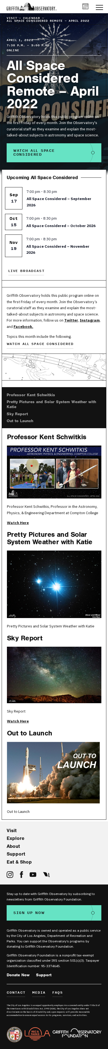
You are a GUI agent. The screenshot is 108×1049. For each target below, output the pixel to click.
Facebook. (23, 326)
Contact (16, 992)
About (13, 846)
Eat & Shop (19, 862)
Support (16, 854)
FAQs (57, 992)
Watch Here (18, 522)
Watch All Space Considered (34, 153)
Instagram (90, 320)
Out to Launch (20, 420)
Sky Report (17, 413)
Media (39, 992)
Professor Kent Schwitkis (31, 394)
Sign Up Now (29, 913)
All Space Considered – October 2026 (61, 225)
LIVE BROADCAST (26, 271)
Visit (12, 830)
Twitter (71, 320)
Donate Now (18, 974)
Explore (15, 838)
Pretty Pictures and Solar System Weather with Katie (51, 404)
